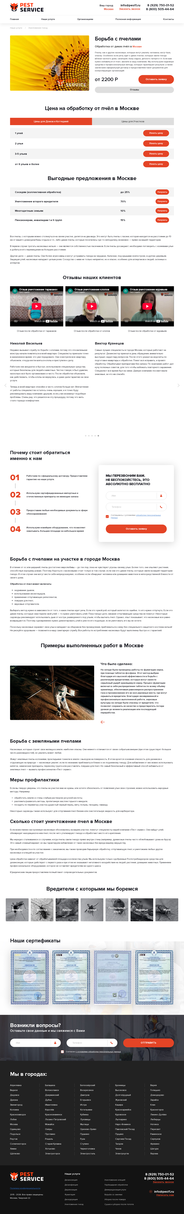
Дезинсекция (71, 1180)
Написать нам (165, 1195)
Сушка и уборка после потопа (119, 1204)
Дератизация (71, 1189)
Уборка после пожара (115, 1199)
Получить (162, 192)
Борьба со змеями (113, 1194)
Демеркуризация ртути (115, 1189)
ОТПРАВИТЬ (148, 1042)
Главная (14, 19)
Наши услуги (48, 19)
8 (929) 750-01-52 (160, 5)
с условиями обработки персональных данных (98, 1051)
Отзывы (134, 89)
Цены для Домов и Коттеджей (51, 121)
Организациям (85, 19)
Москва (108, 9)
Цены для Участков (133, 121)
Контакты (168, 19)
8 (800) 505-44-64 (160, 9)
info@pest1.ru (130, 5)
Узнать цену (156, 133)
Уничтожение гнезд (37, 28)
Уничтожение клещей (115, 1180)
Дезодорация (71, 1199)
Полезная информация (128, 19)
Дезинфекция (71, 1185)
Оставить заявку (156, 79)
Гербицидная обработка (116, 1185)
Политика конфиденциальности (25, 1188)
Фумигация (70, 1194)
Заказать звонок (129, 8)
